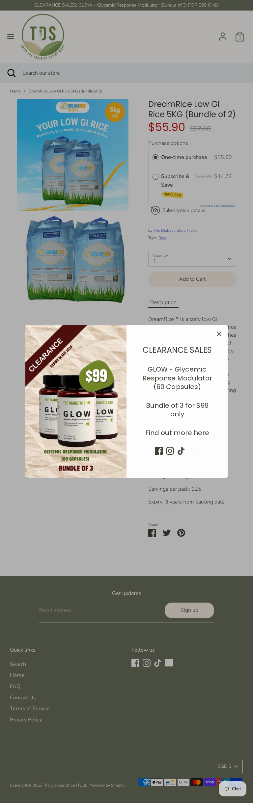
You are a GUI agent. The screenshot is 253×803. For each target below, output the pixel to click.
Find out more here (177, 432)
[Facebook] (159, 451)
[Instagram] (170, 451)
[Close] (219, 333)
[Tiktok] (181, 451)
